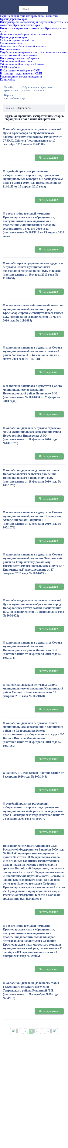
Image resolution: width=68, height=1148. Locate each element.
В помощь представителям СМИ (21, 73)
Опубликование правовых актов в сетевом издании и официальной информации (33, 54)
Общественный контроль (16, 61)
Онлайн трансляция (11, 89)
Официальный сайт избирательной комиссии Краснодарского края (29, 18)
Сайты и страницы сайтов (17, 40)
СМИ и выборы (10, 67)
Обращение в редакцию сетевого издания (37, 89)
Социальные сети (11, 43)
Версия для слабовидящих (15, 97)
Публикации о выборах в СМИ (20, 70)
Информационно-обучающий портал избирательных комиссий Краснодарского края (34, 24)
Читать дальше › (49, 157)
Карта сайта (7, 79)
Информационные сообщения (19, 58)
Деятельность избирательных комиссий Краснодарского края (25, 36)
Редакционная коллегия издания (21, 76)
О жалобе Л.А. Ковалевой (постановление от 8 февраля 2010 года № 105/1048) (33, 774)
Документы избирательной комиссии (24, 46)
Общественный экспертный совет (22, 64)
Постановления (10, 49)
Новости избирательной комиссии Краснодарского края (33, 30)
